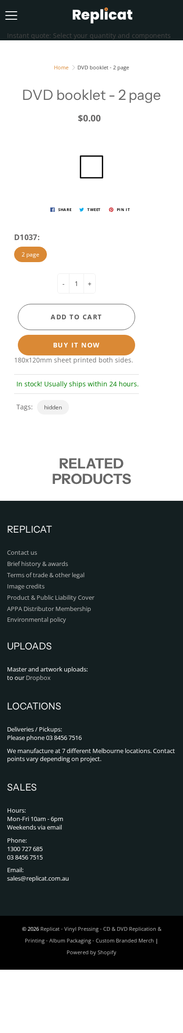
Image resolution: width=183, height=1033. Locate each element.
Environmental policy (36, 620)
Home (61, 67)
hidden (53, 407)
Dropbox (38, 678)
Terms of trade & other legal (45, 575)
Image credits (26, 586)
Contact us (22, 553)
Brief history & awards (37, 564)
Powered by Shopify (91, 952)
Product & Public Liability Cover (50, 598)
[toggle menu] (11, 15)
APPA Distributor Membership (49, 609)
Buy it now (76, 344)
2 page (30, 254)
